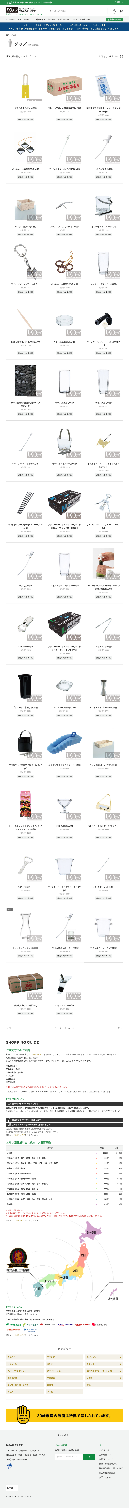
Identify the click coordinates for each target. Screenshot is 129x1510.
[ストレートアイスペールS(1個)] (103, 204)
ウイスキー (12, 1357)
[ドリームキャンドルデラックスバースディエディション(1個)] (25, 804)
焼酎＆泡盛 (12, 1378)
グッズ (13, 35)
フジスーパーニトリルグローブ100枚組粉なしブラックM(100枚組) (64, 526)
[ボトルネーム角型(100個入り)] (25, 147)
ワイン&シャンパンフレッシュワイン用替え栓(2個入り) (103, 587)
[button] (121, 11)
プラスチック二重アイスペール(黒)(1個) (25, 767)
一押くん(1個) (25, 585)
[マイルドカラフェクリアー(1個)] (64, 563)
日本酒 (89, 1378)
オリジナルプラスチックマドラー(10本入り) (25, 526)
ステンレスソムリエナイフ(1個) (64, 226)
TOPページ (10, 19)
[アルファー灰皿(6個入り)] (64, 685)
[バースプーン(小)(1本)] (103, 865)
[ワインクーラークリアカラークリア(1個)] (64, 865)
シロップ (90, 1364)
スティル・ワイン (54, 1371)
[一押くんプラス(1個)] (103, 147)
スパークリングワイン (17, 1371)
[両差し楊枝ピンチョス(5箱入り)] (25, 320)
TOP (7, 35)
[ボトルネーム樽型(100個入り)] (64, 262)
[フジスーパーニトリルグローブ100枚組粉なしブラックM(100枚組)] (64, 502)
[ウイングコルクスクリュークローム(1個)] (103, 502)
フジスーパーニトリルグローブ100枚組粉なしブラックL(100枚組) (64, 648)
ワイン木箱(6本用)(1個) (25, 226)
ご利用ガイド (39, 19)
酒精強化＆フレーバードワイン (100, 1371)
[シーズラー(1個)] (25, 624)
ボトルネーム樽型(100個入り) (64, 284)
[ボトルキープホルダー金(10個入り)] (103, 804)
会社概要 (51, 19)
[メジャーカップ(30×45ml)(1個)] (103, 685)
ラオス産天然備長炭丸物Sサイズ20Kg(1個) (25, 404)
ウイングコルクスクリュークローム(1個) (103, 526)
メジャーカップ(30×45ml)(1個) (103, 707)
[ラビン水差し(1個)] (103, 380)
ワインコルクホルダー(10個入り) (25, 284)
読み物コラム (85, 19)
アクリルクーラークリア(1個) (103, 948)
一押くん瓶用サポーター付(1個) (64, 948)
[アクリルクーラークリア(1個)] (103, 926)
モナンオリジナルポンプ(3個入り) (64, 169)
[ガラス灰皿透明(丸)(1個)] (64, 320)
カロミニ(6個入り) (64, 826)
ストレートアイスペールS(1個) (103, 226)
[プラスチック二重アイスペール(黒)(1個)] (25, 743)
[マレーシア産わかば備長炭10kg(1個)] (64, 86)
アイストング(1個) (103, 646)
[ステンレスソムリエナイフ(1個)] (64, 204)
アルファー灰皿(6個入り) (64, 707)
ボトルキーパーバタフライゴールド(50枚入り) (103, 465)
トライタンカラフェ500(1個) (25, 948)
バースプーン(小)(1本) (103, 887)
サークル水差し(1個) (64, 402)
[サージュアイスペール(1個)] (64, 441)
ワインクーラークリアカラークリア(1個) (64, 889)
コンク (50, 1364)
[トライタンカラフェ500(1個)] (25, 926)
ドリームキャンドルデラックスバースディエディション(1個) (25, 828)
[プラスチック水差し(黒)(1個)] (25, 685)
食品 (89, 1385)
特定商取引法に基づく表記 (111, 1468)
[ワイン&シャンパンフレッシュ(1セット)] (103, 320)
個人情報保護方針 (107, 1473)
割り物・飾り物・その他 (18, 1385)
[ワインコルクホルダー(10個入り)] (25, 262)
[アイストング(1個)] (103, 624)
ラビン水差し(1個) (103, 402)
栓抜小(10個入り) (25, 887)
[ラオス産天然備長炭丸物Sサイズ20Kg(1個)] (25, 380)
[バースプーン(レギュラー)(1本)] (25, 441)
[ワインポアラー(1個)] (64, 983)
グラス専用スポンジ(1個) (25, 108)
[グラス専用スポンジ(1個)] (25, 86)
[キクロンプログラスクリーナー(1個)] (64, 743)
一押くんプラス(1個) (103, 169)
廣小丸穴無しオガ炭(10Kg (25, 1005)
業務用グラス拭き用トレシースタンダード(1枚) (103, 110)
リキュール (12, 1364)
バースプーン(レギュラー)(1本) (25, 464)
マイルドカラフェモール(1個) (103, 284)
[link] (30, 1028)
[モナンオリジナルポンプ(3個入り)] (64, 147)
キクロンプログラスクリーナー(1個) (64, 765)
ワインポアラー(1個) (64, 1005)
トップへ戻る (63, 1435)
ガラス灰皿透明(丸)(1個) (64, 342)
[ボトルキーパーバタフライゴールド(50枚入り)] (103, 441)
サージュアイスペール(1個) (64, 464)
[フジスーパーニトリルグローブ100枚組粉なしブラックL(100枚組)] (64, 624)
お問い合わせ (63, 19)
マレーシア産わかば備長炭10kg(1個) (64, 108)
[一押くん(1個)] (25, 563)
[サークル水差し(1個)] (64, 380)
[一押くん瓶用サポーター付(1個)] (64, 926)
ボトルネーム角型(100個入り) (25, 169)
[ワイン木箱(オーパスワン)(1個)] (103, 743)
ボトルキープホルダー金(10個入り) (103, 826)
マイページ (104, 1450)
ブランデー (52, 1357)
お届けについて (106, 1459)
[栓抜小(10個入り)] (25, 865)
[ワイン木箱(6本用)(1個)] (25, 204)
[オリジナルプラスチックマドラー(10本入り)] (25, 502)
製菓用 (50, 1385)
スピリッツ (91, 1357)
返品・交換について (108, 1464)
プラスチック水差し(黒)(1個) (25, 707)
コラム (74, 19)
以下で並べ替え (13, 56)
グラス (10, 1392)
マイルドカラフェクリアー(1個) (64, 585)
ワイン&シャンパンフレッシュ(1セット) (103, 343)
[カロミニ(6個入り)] (64, 804)
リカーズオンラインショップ (21, 1496)
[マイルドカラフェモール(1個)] (103, 262)
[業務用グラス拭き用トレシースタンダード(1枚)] (103, 86)
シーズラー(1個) (25, 646)
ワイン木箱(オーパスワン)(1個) (103, 765)
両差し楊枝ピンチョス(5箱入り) (25, 342)
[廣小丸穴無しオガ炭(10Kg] (25, 983)
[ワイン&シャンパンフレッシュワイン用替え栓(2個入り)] (103, 563)
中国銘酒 (51, 1378)
